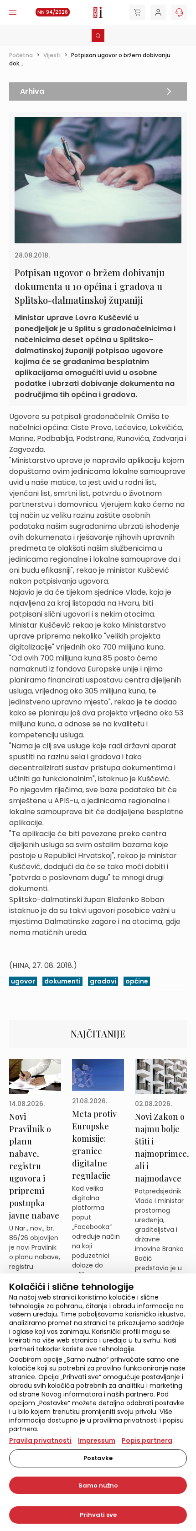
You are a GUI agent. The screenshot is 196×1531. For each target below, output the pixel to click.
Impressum (96, 1440)
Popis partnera (147, 1440)
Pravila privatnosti (40, 1440)
